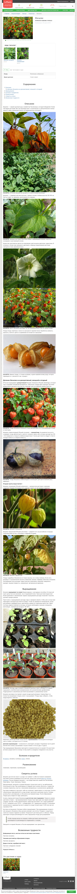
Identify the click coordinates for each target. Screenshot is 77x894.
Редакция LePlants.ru (8, 849)
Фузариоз (6, 758)
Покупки (65, 10)
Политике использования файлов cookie (40, 892)
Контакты (36, 884)
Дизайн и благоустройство (50, 10)
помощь (27, 883)
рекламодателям (38, 882)
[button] (18, 28)
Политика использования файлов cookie (24, 888)
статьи (26, 879)
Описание (8, 87)
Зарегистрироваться (62, 1)
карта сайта (28, 881)
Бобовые (5, 780)
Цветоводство (32, 10)
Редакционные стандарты (51, 888)
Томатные (31, 13)
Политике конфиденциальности (57, 892)
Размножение (10, 94)
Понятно (71, 891)
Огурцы (49, 778)
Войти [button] (72, 1)
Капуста (43, 778)
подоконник (5, 872)
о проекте (36, 878)
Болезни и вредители (12, 92)
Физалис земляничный (20, 60)
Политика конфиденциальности (9, 888)
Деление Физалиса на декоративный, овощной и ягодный (24, 89)
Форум (72, 10)
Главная (7, 13)
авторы (35, 880)
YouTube (73, 881)
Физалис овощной (9, 60)
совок (23, 758)
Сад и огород (20, 10)
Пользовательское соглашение (39, 888)
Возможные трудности (12, 98)
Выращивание (10, 91)
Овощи (24, 13)
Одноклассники (71, 881)
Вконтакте (68, 881)
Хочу (7, 69)
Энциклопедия (8, 10)
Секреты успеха (10, 96)
